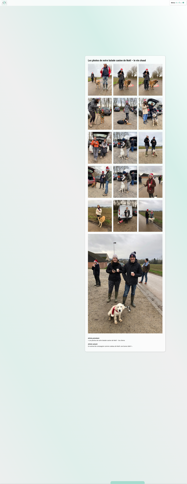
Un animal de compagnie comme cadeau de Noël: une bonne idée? (109, 346)
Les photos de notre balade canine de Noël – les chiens (107, 340)
